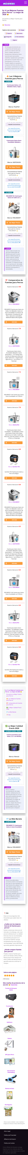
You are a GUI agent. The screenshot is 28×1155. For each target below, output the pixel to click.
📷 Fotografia (7, 36)
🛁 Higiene (14, 40)
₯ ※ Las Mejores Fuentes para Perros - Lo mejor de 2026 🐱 (14, 691)
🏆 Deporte (9, 33)
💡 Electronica (18, 33)
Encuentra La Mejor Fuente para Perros (14, 695)
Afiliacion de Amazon (10, 1139)
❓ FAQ (8, 715)
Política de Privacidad (10, 1135)
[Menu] (25, 2)
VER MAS (14, 322)
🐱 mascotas (13, 985)
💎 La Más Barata (11, 712)
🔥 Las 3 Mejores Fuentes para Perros (13, 699)
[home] (9, 2)
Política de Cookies (9, 1143)
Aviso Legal (7, 1131)
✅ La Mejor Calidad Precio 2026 (13, 708)
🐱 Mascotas (6, 25)
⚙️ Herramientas (19, 36)
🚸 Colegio (21, 30)
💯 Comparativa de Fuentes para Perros (14, 704)
